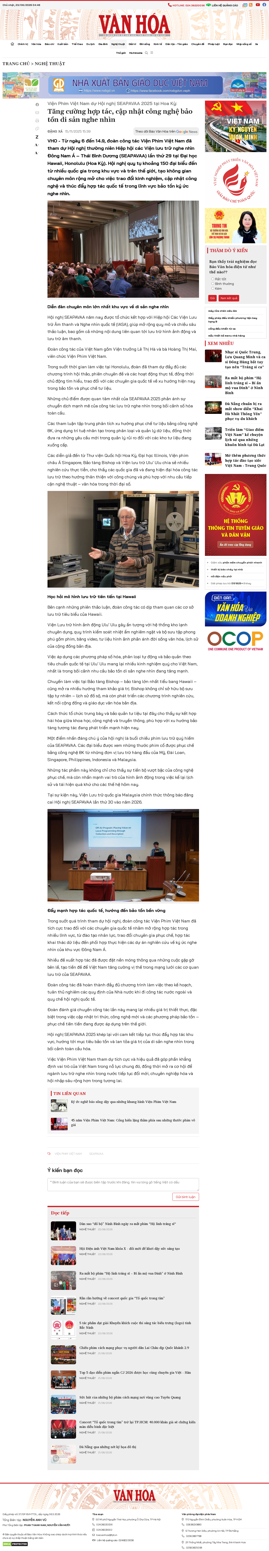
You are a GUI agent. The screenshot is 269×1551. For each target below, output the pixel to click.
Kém (218, 288)
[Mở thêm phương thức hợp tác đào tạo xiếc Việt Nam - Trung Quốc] (213, 459)
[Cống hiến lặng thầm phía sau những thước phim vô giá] (59, 1124)
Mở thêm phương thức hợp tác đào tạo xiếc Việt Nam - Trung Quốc (245, 460)
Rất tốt (220, 279)
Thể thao (77, 44)
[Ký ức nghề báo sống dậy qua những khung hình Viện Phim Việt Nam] (59, 1105)
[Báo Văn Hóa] (134, 1494)
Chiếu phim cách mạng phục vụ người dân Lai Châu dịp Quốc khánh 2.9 (134, 1347)
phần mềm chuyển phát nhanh (242, 562)
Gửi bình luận (185, 1197)
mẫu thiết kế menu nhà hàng (226, 335)
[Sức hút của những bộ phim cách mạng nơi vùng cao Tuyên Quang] (63, 1404)
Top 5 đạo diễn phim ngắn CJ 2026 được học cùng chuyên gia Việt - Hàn (135, 1372)
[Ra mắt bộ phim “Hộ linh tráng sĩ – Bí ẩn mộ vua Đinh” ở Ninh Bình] (63, 1280)
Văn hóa (36, 44)
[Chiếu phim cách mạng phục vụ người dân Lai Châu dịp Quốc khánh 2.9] (63, 1354)
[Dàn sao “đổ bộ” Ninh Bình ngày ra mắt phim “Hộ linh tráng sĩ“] (63, 1230)
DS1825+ (237, 583)
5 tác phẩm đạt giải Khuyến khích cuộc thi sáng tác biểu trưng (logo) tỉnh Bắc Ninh (135, 1325)
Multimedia (135, 52)
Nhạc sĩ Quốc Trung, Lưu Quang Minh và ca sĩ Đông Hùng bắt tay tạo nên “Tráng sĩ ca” (245, 359)
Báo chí (49, 44)
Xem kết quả (228, 298)
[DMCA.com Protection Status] (15, 1543)
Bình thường (224, 284)
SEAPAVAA (96, 1154)
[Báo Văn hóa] (134, 24)
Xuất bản (62, 44)
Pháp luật (214, 44)
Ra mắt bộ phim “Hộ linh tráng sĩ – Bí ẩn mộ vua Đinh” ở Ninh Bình (131, 1273)
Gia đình (103, 44)
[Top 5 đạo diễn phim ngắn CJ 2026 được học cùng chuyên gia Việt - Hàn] (63, 1379)
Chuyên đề (197, 44)
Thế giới (121, 52)
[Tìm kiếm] (146, 53)
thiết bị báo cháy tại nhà (227, 569)
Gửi (212, 298)
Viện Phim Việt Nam (68, 1154)
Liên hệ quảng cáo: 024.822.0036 (115, 1540)
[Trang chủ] (12, 44)
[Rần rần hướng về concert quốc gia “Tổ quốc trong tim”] (63, 1305)
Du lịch (90, 44)
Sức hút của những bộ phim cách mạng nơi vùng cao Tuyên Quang (130, 1397)
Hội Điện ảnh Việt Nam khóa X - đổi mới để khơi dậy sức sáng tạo (129, 1248)
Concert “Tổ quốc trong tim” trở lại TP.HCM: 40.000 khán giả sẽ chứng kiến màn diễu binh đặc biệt (137, 1424)
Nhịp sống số (244, 44)
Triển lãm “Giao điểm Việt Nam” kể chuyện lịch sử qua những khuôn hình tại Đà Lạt (245, 437)
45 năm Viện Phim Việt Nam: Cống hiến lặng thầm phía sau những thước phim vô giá (133, 1122)
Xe (256, 44)
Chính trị (23, 44)
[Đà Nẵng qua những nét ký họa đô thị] (63, 1453)
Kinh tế (158, 44)
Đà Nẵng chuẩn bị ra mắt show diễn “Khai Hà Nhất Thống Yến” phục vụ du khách (243, 411)
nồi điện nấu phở (221, 576)
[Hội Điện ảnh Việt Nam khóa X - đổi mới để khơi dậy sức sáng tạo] (63, 1255)
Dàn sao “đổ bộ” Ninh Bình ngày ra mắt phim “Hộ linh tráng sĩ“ (127, 1223)
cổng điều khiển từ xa (222, 328)
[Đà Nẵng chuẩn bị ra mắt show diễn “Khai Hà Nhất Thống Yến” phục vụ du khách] (213, 407)
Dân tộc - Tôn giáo (176, 44)
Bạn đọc (228, 44)
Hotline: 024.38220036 (189, 5)
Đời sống (145, 44)
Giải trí (132, 44)
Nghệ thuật (118, 44)
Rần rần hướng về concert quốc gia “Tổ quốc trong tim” (122, 1298)
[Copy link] (37, 129)
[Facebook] (37, 105)
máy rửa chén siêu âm (222, 310)
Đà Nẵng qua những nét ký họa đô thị (107, 1447)
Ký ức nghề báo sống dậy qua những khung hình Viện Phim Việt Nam (123, 1101)
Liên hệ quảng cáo (225, 5)
